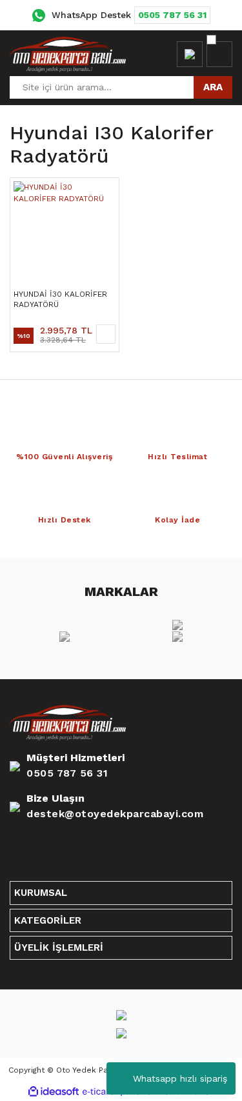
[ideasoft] (53, 1092)
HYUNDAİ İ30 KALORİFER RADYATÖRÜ (60, 299)
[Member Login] (190, 54)
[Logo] (68, 54)
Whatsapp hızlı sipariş (180, 1078)
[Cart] (219, 54)
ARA (213, 87)
